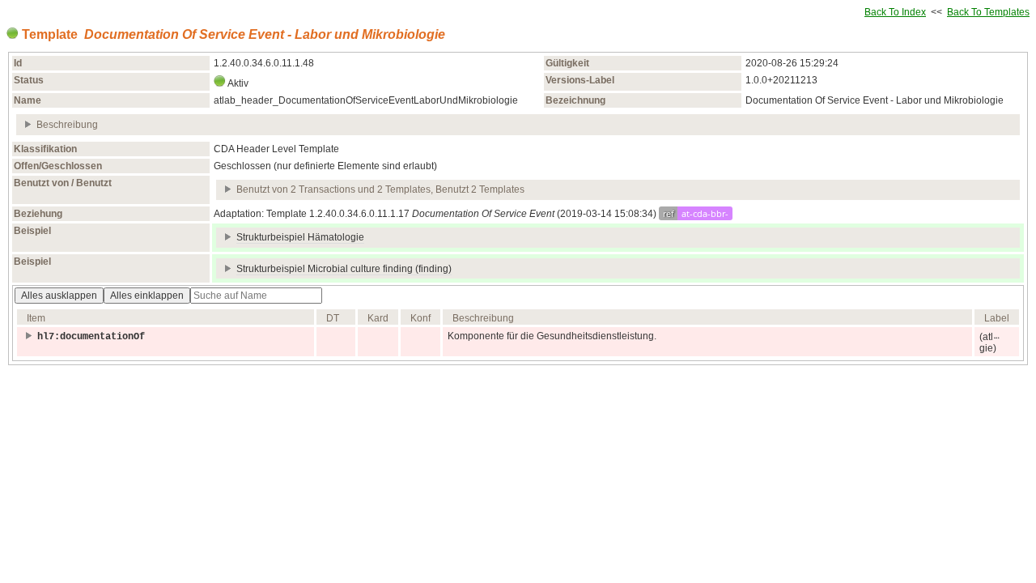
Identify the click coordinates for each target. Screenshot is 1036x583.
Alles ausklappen (59, 295)
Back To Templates (988, 12)
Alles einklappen (147, 295)
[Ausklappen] (28, 124)
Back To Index (895, 12)
